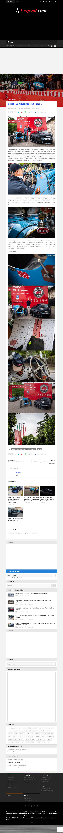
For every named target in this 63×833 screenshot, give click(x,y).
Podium (37, 736)
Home (10, 99)
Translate (19, 577)
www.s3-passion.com (14, 762)
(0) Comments (30, 595)
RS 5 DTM (39, 739)
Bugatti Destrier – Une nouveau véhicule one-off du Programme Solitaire (47, 499)
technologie (10, 742)
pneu (32, 736)
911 (19, 728)
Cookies (31, 822)
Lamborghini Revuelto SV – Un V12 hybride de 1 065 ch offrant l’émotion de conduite (35, 608)
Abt (43, 728)
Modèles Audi (11, 780)
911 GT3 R (32, 728)
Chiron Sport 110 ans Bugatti (23, 449)
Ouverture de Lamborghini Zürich (15, 461)
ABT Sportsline (50, 728)
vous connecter (18, 533)
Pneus (26, 795)
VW (44, 742)
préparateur (17, 739)
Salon (44, 739)
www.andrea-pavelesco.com (16, 768)
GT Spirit (44, 733)
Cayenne (10, 733)
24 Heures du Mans (12, 728)
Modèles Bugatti (26, 108)
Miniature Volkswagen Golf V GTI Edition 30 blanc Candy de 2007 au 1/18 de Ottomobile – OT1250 (35, 623)
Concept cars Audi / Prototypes (13, 784)
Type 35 (39, 449)
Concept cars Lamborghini (45, 780)
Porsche (42, 736)
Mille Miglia (33, 449)
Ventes (27, 742)
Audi (9, 731)
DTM (28, 733)
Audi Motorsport (16, 731)
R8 (22, 739)
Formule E (38, 733)
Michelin (14, 736)
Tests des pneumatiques (30, 800)
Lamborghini (50, 733)
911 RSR (39, 728)
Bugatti (14, 99)
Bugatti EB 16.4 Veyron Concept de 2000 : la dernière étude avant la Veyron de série (35, 45)
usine (23, 742)
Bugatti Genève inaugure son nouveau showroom (15, 519)
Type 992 (17, 742)
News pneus (27, 798)
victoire (32, 742)
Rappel (32, 739)
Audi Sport (23, 731)
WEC (48, 742)
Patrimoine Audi (12, 787)
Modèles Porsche (29, 778)
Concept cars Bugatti (47, 791)
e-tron (32, 733)
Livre (9, 736)
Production (10, 739)
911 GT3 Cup (25, 728)
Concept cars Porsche (30, 782)
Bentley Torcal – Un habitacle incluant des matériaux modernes (31, 593)
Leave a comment (36, 108)
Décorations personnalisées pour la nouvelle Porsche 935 (44, 461)
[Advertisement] (31, 25)
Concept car (21, 733)
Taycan (49, 739)
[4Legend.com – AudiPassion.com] (31, 10)
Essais (9, 795)
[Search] (53, 585)
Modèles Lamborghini (46, 778)
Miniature (20, 736)
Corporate (11, 778)
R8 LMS (27, 739)
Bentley (43, 731)
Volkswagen (39, 742)
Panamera (27, 736)
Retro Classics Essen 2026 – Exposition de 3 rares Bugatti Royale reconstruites (31, 499)
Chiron (15, 733)
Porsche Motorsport (51, 736)
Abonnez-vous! (11, 751)
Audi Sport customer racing (33, 731)
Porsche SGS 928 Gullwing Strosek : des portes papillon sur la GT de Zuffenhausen (33, 601)
